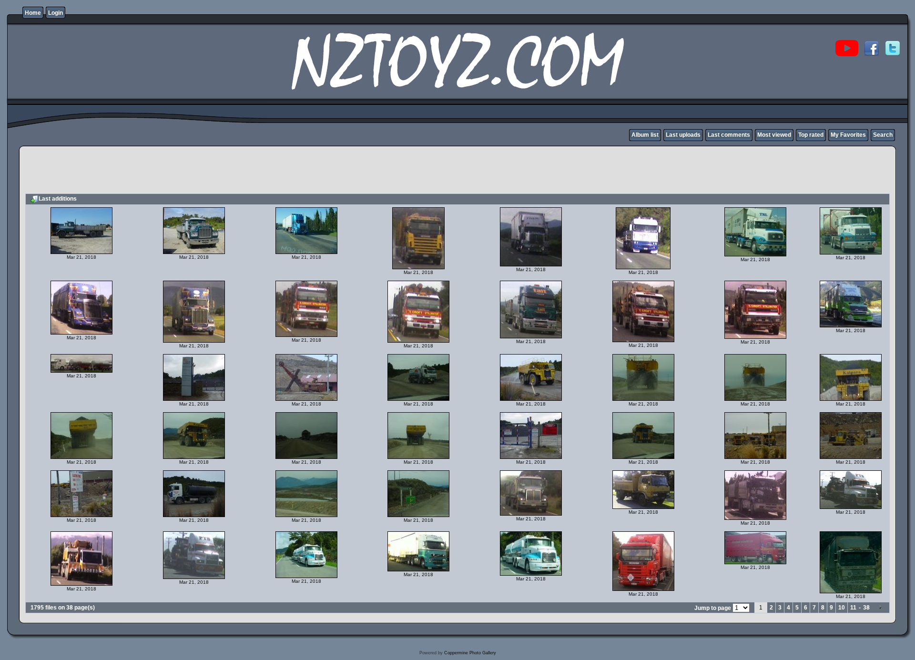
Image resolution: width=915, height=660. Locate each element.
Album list (645, 135)
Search (883, 135)
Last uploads (683, 135)
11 (853, 607)
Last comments (729, 135)
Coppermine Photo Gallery (470, 652)
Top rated (811, 135)
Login (55, 13)
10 (841, 607)
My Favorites (848, 135)
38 (866, 607)
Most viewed (774, 135)
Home (33, 13)
